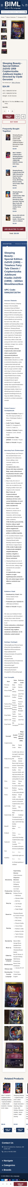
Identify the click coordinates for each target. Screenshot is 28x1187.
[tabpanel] (6, 1108)
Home (2, 17)
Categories (9, 1165)
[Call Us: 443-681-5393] (23, 5)
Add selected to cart (14, 229)
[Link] (12, 5)
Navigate (8, 1160)
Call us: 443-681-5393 (10, 1151)
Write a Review (16, 82)
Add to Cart (8, 116)
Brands (7, 1170)
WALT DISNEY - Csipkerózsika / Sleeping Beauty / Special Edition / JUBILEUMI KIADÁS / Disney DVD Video (18, 158)
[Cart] (26, 5)
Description (7, 244)
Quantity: (5, 107)
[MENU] (2, 5)
